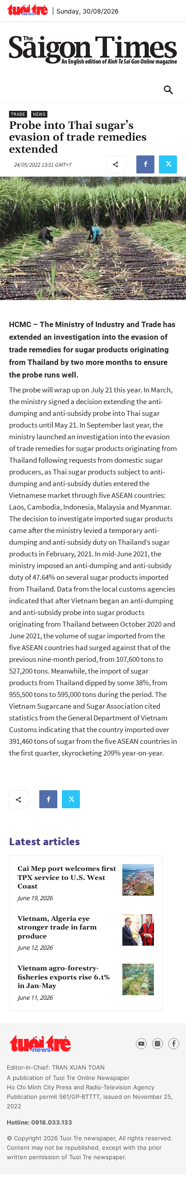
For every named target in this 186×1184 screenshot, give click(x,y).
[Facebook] (145, 164)
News (39, 114)
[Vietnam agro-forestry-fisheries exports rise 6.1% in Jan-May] (138, 979)
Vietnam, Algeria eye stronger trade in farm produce (57, 928)
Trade (18, 114)
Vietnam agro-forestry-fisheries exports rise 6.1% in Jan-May (64, 977)
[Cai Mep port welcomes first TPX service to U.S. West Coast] (138, 880)
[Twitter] (168, 164)
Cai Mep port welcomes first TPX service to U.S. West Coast (67, 878)
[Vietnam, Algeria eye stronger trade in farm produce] (138, 930)
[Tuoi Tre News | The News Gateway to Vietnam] (27, 9)
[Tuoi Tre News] (56, 1044)
